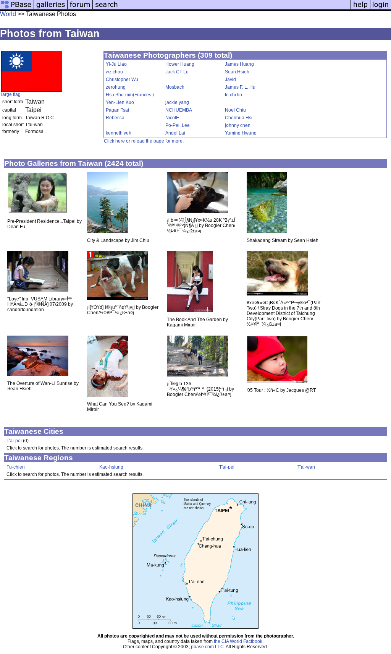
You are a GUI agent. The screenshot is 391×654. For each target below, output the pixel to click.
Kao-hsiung (111, 467)
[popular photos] (235, 8)
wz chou (114, 72)
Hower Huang (179, 64)
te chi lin (233, 94)
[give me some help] (360, 8)
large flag (11, 94)
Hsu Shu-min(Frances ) (130, 94)
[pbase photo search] (106, 8)
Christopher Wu (122, 79)
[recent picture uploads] (51, 8)
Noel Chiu (235, 110)
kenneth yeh (118, 133)
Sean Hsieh (237, 72)
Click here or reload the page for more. (144, 141)
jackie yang (177, 102)
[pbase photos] (17, 8)
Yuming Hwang (241, 133)
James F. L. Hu (240, 87)
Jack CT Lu (177, 72)
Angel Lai (175, 133)
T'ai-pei (14, 440)
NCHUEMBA (178, 110)
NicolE (172, 117)
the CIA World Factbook (238, 641)
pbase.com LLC (207, 646)
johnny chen (237, 125)
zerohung (116, 87)
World (8, 14)
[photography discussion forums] (80, 8)
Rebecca (115, 117)
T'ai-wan (306, 467)
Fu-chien (15, 467)
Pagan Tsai (117, 110)
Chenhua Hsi (238, 117)
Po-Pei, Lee (177, 125)
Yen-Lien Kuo (120, 102)
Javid (230, 79)
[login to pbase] (380, 8)
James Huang (239, 64)
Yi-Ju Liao (116, 64)
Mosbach (174, 87)
